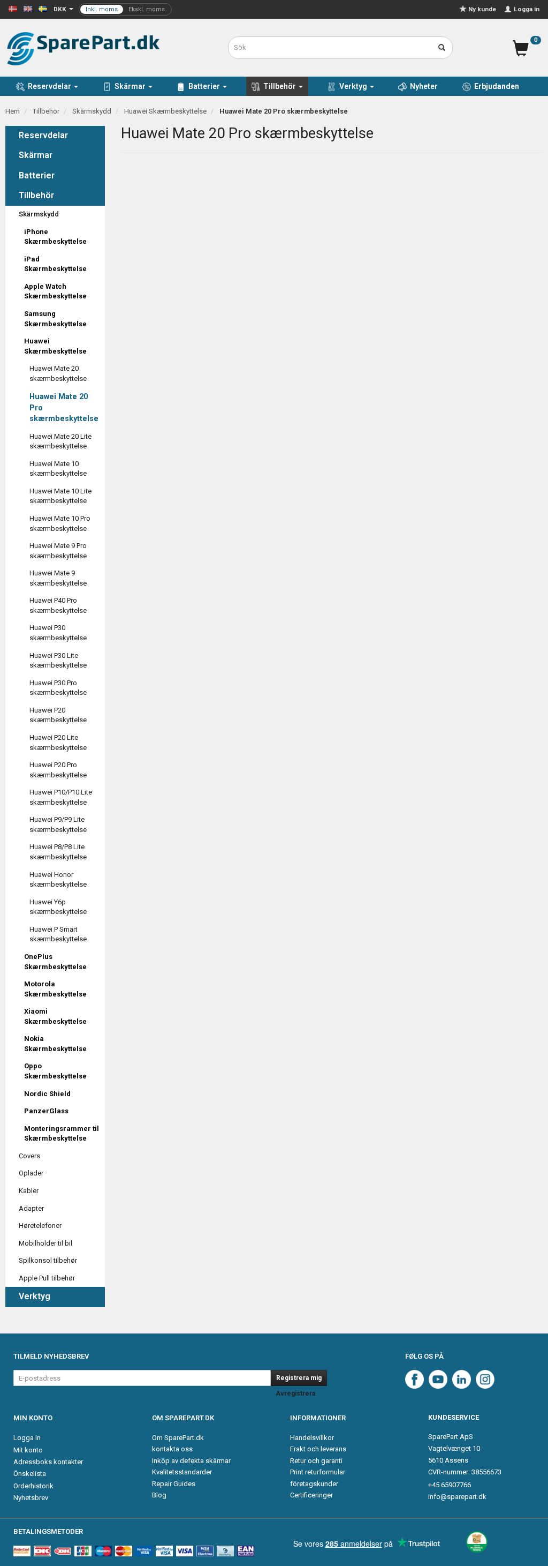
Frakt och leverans (318, 1449)
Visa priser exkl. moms (125, 9)
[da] (12, 8)
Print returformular (317, 1472)
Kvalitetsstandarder (182, 1472)
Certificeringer (311, 1495)
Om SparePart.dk (178, 1438)
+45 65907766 (449, 1485)
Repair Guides (173, 1484)
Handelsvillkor (312, 1438)
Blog (159, 1495)
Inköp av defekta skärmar (191, 1461)
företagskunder (314, 1484)
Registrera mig (299, 1378)
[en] (27, 8)
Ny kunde (482, 9)
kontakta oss (172, 1449)
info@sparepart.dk (457, 1497)
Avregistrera (295, 1393)
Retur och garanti (316, 1461)
